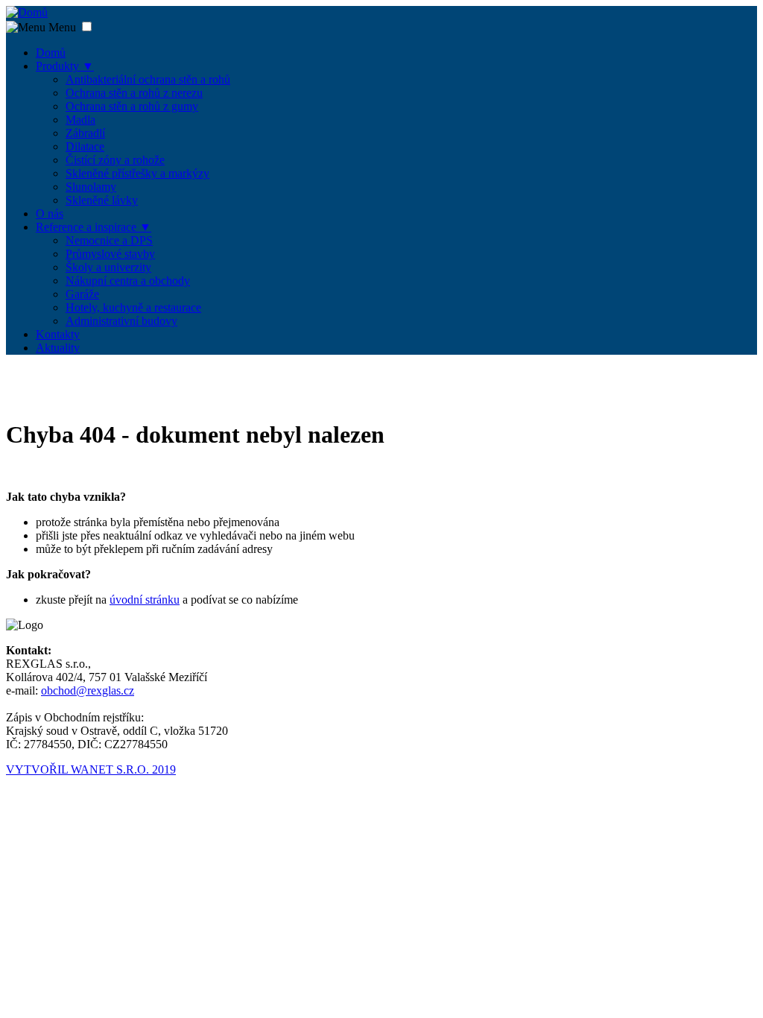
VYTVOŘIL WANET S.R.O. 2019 (91, 769)
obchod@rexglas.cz (87, 690)
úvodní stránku (145, 599)
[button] (87, 26)
